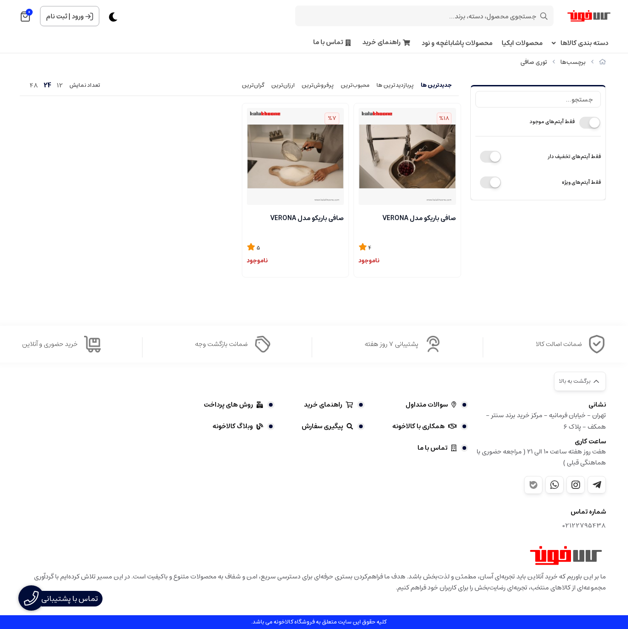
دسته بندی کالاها (584, 43)
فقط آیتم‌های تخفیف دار (574, 156)
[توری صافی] (566, 555)
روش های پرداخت (228, 404)
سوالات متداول (426, 404)
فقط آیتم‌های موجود (552, 121)
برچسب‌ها (573, 62)
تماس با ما (328, 42)
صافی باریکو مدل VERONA (419, 218)
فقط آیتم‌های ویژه (581, 182)
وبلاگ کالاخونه (232, 426)
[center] (544, 16)
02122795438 (584, 526)
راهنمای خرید (381, 42)
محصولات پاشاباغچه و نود (457, 43)
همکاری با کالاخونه (418, 426)
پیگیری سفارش (322, 426)
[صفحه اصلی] (602, 62)
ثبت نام (56, 16)
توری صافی (533, 62)
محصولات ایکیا (522, 43)
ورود (78, 16)
